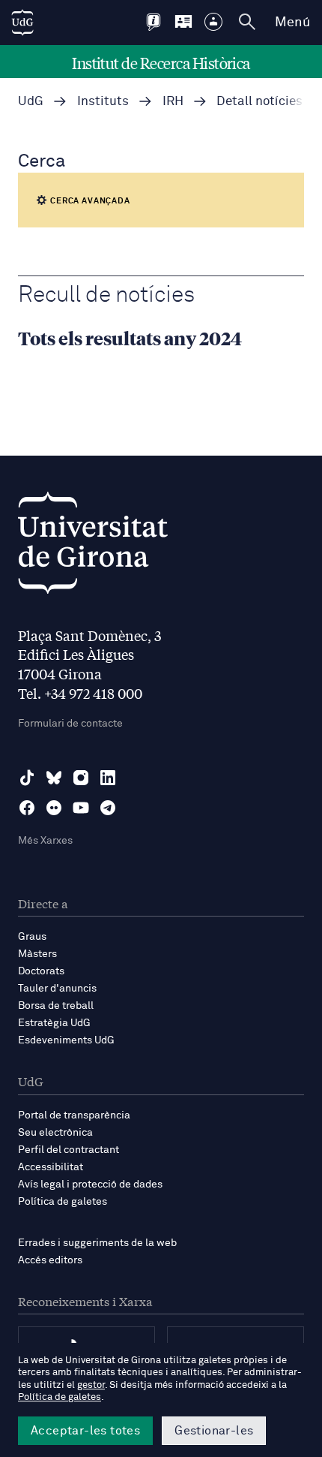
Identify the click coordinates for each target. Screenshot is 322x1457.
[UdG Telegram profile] (108, 808)
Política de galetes (62, 1202)
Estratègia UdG (54, 1023)
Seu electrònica (55, 1132)
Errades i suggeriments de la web (97, 1243)
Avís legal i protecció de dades (90, 1184)
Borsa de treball (56, 1006)
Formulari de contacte (70, 723)
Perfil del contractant (68, 1150)
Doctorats (41, 971)
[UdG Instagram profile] (81, 778)
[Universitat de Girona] (93, 547)
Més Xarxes (45, 840)
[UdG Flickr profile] (54, 808)
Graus (32, 937)
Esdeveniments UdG (66, 1040)
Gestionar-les (213, 1431)
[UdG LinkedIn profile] (108, 778)
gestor (91, 1385)
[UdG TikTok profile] (27, 778)
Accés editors (50, 1260)
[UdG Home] (22, 22)
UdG (30, 101)
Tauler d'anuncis (57, 988)
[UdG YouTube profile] (81, 808)
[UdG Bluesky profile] (54, 778)
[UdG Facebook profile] (27, 808)
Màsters (37, 954)
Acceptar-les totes (85, 1431)
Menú (292, 22)
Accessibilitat (50, 1167)
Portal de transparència (74, 1115)
